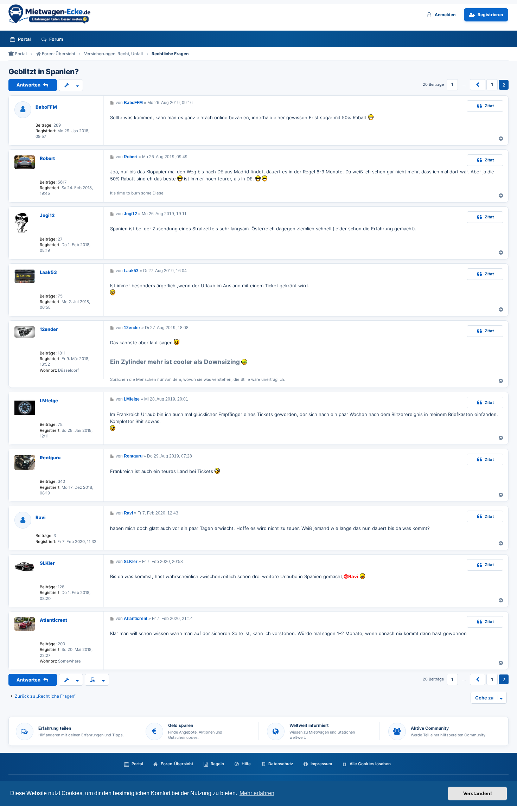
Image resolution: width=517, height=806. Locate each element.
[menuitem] (22, 39)
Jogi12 (47, 215)
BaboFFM (46, 107)
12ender (49, 329)
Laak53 (48, 272)
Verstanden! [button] (477, 793)
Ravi (41, 517)
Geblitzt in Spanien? (43, 72)
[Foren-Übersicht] (52, 14)
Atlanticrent (53, 620)
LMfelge (49, 400)
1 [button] (452, 84)
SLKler (47, 563)
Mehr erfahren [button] (257, 793)
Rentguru (50, 457)
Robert (47, 158)
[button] (477, 84)
